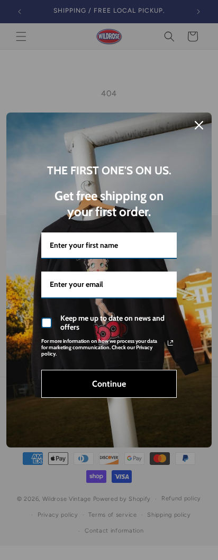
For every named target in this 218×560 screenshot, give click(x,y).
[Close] (199, 125)
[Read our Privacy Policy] (170, 343)
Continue (109, 384)
